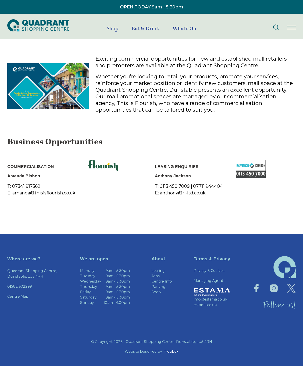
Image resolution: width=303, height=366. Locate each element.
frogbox (171, 351)
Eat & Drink (145, 28)
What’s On (184, 28)
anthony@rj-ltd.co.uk (183, 193)
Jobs (155, 276)
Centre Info (162, 281)
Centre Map (17, 296)
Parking (158, 287)
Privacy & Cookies (209, 271)
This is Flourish (136, 103)
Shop (112, 28)
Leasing (158, 271)
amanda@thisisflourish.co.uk (43, 193)
